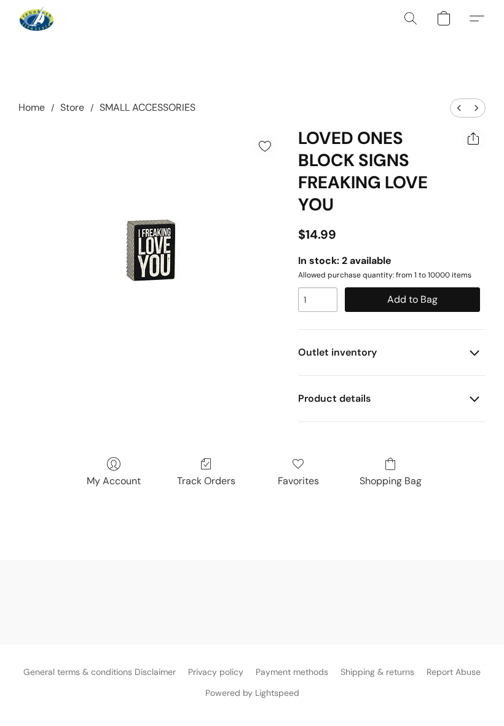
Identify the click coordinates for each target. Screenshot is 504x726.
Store (72, 107)
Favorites (298, 480)
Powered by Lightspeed (252, 692)
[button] (36, 18)
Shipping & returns (377, 671)
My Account (114, 480)
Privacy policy (215, 671)
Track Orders (206, 480)
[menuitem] (459, 108)
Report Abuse (454, 671)
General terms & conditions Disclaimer (99, 671)
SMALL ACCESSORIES (147, 107)
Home (31, 107)
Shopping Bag (391, 480)
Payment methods (292, 671)
